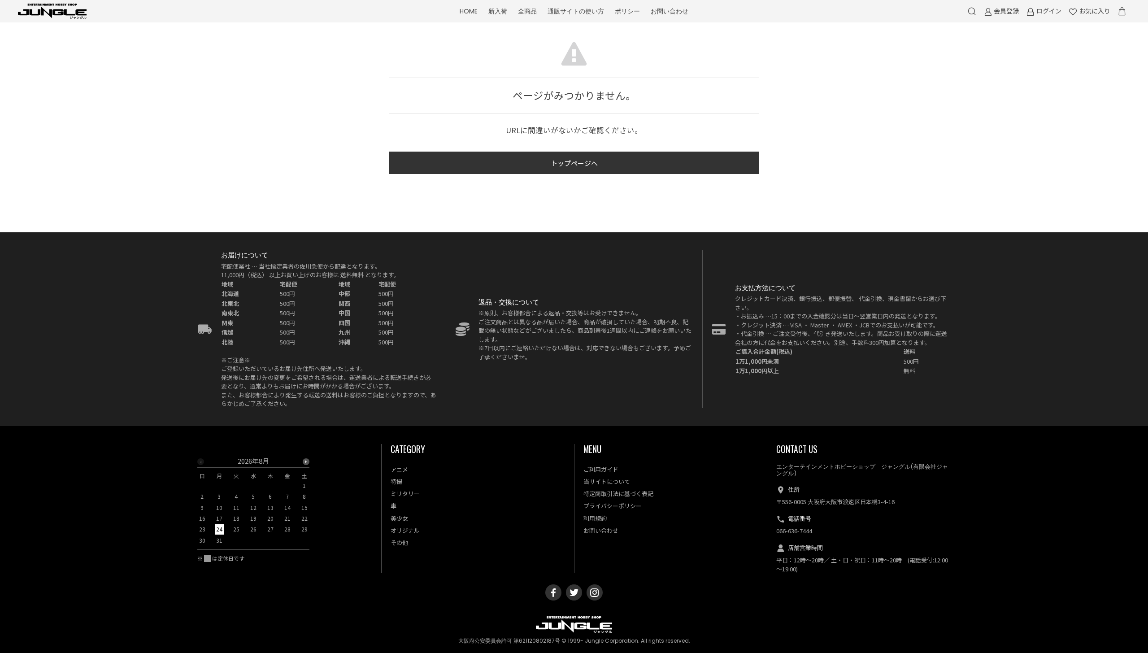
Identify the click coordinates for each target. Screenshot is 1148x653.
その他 (399, 542)
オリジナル (405, 530)
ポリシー (627, 11)
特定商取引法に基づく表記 (618, 493)
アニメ (399, 469)
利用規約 (595, 518)
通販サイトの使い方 (576, 11)
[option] (253, 503)
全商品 (527, 11)
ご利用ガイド (600, 469)
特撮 (396, 481)
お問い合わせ (669, 11)
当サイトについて (606, 481)
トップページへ (574, 163)
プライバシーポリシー (612, 505)
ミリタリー (405, 493)
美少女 (399, 518)
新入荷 (497, 11)
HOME (469, 11)
